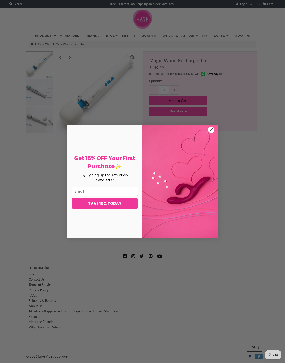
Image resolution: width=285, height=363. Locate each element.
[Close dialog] (211, 129)
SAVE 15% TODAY (104, 203)
